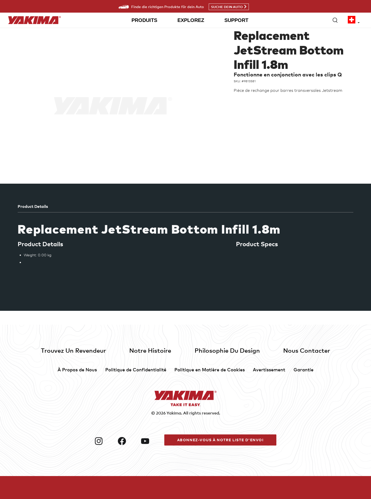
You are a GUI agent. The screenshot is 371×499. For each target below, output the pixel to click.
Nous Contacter (306, 350)
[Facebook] (127, 441)
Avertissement (269, 369)
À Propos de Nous (77, 369)
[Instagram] (104, 441)
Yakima (174, 412)
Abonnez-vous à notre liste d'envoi (220, 440)
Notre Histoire (150, 350)
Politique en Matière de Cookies (209, 369)
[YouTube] (150, 441)
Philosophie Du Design (227, 350)
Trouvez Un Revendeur (73, 350)
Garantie (303, 369)
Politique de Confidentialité (135, 369)
